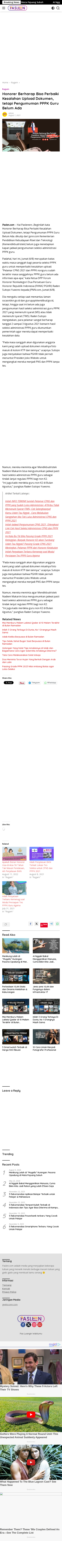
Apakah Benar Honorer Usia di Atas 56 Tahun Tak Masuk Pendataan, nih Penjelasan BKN (13, 867)
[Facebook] (23, 1325)
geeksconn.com (10, 1304)
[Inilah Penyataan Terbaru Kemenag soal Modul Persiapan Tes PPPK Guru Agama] (14, 888)
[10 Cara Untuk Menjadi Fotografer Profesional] (46, 1036)
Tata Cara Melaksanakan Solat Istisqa (21, 655)
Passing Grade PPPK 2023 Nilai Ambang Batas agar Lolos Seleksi (28, 668)
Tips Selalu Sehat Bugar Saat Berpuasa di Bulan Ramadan (26, 642)
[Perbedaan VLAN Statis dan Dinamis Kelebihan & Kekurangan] (15, 976)
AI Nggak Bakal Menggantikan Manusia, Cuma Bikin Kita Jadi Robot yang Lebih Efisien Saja (45, 959)
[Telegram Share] (51, 924)
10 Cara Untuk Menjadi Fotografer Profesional (44, 1048)
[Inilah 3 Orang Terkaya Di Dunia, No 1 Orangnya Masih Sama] (46, 1006)
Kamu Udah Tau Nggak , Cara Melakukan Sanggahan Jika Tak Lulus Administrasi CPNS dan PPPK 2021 (30, 516)
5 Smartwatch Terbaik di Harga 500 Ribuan (14, 1048)
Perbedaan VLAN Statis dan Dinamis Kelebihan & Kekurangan (14, 989)
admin (11, 113)
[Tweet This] (36, 924)
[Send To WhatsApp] (57, 924)
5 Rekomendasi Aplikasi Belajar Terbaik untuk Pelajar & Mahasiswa (32, 1195)
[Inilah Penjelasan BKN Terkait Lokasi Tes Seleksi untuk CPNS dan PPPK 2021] (41, 854)
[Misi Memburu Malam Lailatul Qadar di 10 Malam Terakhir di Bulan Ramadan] (15, 1006)
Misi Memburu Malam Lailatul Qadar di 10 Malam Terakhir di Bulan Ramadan (31, 624)
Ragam (5, 89)
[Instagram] (34, 1325)
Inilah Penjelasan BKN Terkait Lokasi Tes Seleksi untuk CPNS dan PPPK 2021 (41, 867)
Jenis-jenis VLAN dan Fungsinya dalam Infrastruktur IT (43, 989)
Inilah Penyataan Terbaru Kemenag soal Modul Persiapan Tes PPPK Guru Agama (13, 901)
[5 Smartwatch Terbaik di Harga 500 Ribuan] (15, 1036)
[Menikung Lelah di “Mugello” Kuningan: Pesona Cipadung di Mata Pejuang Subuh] (15, 945)
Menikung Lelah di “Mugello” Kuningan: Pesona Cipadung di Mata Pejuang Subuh (15, 959)
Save (45, 924)
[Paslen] (17, 8)
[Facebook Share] (30, 924)
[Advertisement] (31, 46)
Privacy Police (9, 1291)
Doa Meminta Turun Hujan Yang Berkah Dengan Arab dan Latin (29, 661)
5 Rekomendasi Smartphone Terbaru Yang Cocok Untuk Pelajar (34, 1228)
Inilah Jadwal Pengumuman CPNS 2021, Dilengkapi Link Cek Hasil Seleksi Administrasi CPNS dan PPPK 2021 (32, 528)
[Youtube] (39, 1325)
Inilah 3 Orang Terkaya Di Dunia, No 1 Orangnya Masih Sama (29, 631)
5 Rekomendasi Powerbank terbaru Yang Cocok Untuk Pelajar (33, 1217)
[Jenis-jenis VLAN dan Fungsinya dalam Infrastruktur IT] (46, 976)
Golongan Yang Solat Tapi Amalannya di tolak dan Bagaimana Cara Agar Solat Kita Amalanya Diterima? (29, 649)
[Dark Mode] (53, 8)
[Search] (58, 8)
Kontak (6, 1288)
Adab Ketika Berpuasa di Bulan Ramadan (23, 636)
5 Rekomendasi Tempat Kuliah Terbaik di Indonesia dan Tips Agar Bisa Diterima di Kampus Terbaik (34, 1206)
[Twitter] (28, 1325)
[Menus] (4, 8)
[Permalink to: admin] (4, 114)
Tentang (6, 1285)
